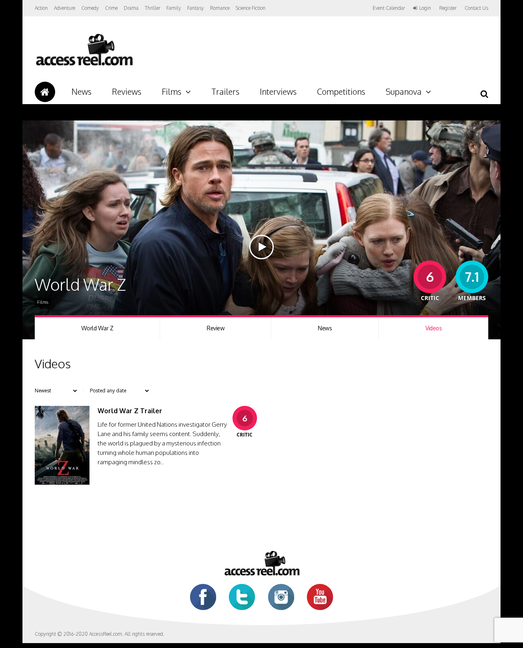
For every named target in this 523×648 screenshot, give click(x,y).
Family (173, 8)
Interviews (278, 91)
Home (45, 92)
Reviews (126, 91)
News (82, 91)
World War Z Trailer (130, 411)
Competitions (341, 91)
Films (171, 91)
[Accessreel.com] (84, 65)
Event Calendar (389, 8)
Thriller (152, 8)
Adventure (64, 8)
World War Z (97, 328)
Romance (220, 8)
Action (41, 8)
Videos (433, 328)
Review (215, 328)
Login (425, 8)
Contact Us (476, 8)
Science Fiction (251, 8)
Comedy (90, 8)
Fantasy (195, 8)
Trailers (225, 91)
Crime (111, 8)
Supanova (404, 91)
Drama (131, 8)
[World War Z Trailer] (62, 482)
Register (447, 8)
